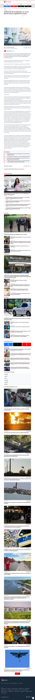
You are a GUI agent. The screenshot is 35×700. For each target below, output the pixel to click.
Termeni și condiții (6, 683)
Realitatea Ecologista (14, 688)
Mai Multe (17, 673)
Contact (2, 683)
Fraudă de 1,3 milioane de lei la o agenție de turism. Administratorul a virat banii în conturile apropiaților (17, 550)
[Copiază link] (24, 48)
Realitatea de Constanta (4, 691)
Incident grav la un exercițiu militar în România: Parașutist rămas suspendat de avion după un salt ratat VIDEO (17, 670)
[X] (21, 6)
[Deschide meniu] (30, 2)
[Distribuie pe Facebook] (26, 48)
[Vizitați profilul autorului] (5, 48)
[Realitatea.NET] (8, 1)
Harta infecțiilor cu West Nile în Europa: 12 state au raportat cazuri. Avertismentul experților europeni (19, 289)
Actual (10, 8)
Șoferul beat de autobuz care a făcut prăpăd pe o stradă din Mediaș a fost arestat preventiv (20, 332)
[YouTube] (14, 6)
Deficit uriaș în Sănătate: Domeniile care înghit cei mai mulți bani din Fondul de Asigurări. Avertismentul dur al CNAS (20, 285)
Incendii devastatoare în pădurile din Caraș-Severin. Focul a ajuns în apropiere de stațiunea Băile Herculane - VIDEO (18, 198)
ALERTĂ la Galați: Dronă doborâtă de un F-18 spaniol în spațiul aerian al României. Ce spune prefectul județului (18, 161)
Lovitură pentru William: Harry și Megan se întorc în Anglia (15, 234)
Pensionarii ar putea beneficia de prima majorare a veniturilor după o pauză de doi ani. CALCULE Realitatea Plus (18, 208)
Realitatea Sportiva (3, 688)
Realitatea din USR (27, 688)
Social (7, 199)
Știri (7, 8)
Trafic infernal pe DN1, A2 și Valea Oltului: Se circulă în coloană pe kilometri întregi (18, 154)
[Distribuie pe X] (30, 48)
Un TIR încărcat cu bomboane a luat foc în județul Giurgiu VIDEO (18, 156)
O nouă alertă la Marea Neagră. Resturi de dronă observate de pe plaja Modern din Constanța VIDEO (18, 159)
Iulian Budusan (28, 407)
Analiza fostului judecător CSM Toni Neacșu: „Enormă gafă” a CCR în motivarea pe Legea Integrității (19, 336)
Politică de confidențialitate (13, 683)
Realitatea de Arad (10, 691)
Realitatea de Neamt (21, 688)
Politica (7, 206)
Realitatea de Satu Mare (29, 691)
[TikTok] (28, 6)
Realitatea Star (9, 688)
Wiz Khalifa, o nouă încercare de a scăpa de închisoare (20, 326)
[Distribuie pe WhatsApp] (28, 48)
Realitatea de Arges (16, 691)
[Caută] (28, 2)
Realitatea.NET (28, 524)
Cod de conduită (20, 683)
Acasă (5, 8)
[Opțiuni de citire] (33, 698)
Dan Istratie (11, 47)
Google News (21, 169)
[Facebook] (7, 6)
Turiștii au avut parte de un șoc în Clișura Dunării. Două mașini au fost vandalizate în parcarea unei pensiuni (16, 527)
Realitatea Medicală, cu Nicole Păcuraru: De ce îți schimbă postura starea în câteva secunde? (20, 350)
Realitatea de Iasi (22, 691)
